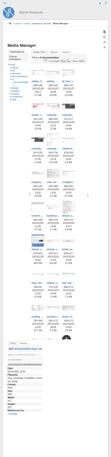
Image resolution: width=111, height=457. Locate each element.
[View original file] (25, 359)
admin (15, 67)
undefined (17, 96)
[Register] (100, 3)
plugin (15, 88)
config (26, 23)
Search (66, 52)
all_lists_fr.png (70, 81)
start (10, 23)
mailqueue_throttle (41, 23)
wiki (14, 99)
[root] (12, 64)
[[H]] (10, 12)
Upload (54, 52)
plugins (16, 91)
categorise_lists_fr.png (74, 148)
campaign (13, 414)
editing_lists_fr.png (57, 283)
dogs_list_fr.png (40, 283)
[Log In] (106, 3)
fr (13, 79)
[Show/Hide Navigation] (5, 3)
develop (16, 73)
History (23, 343)
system (18, 23)
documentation (19, 76)
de (13, 70)
